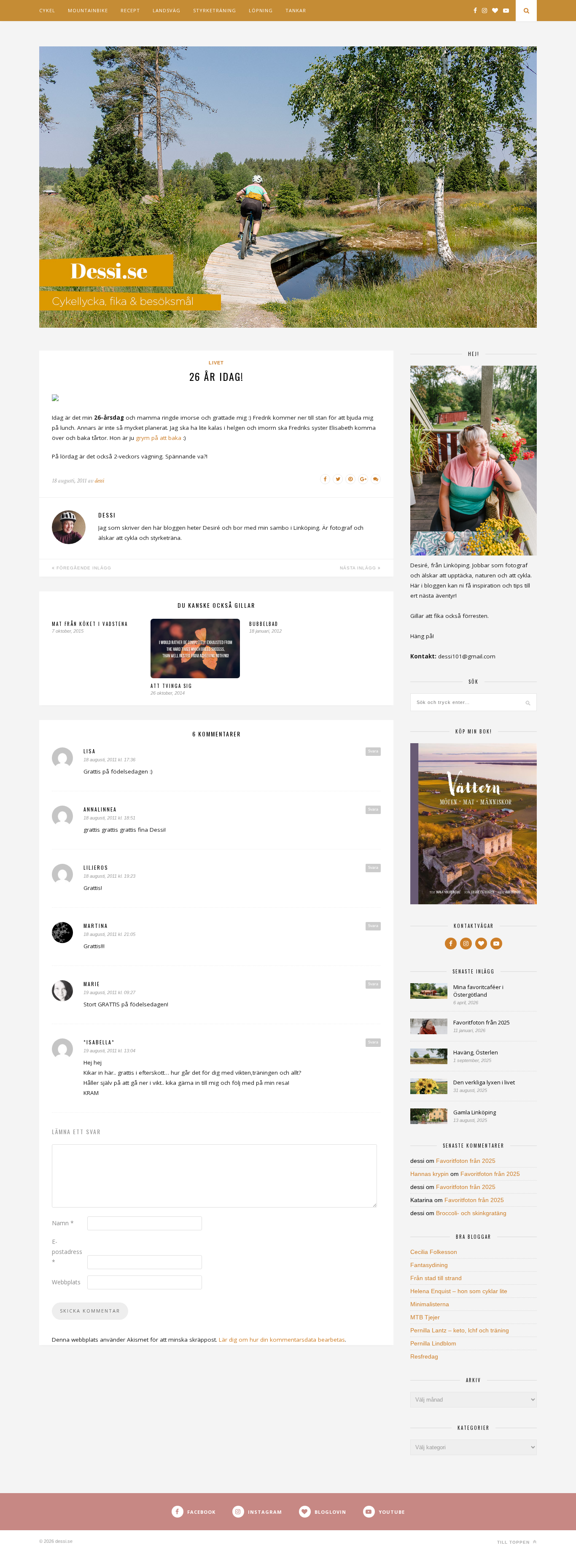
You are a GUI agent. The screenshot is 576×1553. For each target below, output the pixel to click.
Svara (373, 751)
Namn (63, 1223)
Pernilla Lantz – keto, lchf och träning (459, 1330)
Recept (130, 10)
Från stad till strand (436, 1278)
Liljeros (95, 867)
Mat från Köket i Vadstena (90, 623)
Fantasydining (429, 1265)
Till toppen (514, 1542)
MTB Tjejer (425, 1317)
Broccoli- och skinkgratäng (471, 1213)
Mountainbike (88, 10)
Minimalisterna (429, 1304)
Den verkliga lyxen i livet (484, 1082)
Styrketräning (214, 10)
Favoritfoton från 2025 (481, 1022)
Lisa (89, 751)
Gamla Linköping (474, 1112)
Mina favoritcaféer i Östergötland (478, 990)
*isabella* (99, 1042)
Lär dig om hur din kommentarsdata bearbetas (282, 1339)
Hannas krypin (429, 1173)
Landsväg (166, 10)
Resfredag (424, 1356)
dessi (99, 481)
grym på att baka (158, 438)
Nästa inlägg (359, 568)
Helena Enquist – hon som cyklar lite (458, 1291)
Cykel (47, 10)
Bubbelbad (263, 623)
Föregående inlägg (83, 568)
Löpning (261, 10)
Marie (91, 983)
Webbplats (66, 1282)
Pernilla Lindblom (433, 1343)
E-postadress (67, 1252)
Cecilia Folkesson (433, 1251)
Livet (216, 362)
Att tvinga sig (171, 685)
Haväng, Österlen (475, 1052)
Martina (95, 925)
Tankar (295, 10)
